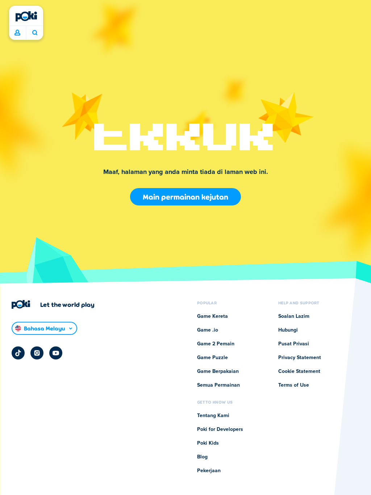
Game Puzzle (212, 357)
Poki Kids (208, 443)
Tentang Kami (213, 415)
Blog (202, 456)
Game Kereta (212, 316)
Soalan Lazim (293, 316)
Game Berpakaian (218, 371)
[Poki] (26, 16)
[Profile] (17, 33)
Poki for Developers (220, 429)
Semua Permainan (218, 385)
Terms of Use (293, 385)
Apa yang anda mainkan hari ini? (34, 33)
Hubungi (288, 330)
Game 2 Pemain (215, 343)
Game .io (207, 330)
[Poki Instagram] (36, 352)
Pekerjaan (209, 470)
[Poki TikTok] (18, 352)
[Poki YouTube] (55, 352)
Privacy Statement (299, 357)
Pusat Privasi (293, 343)
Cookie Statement (299, 371)
